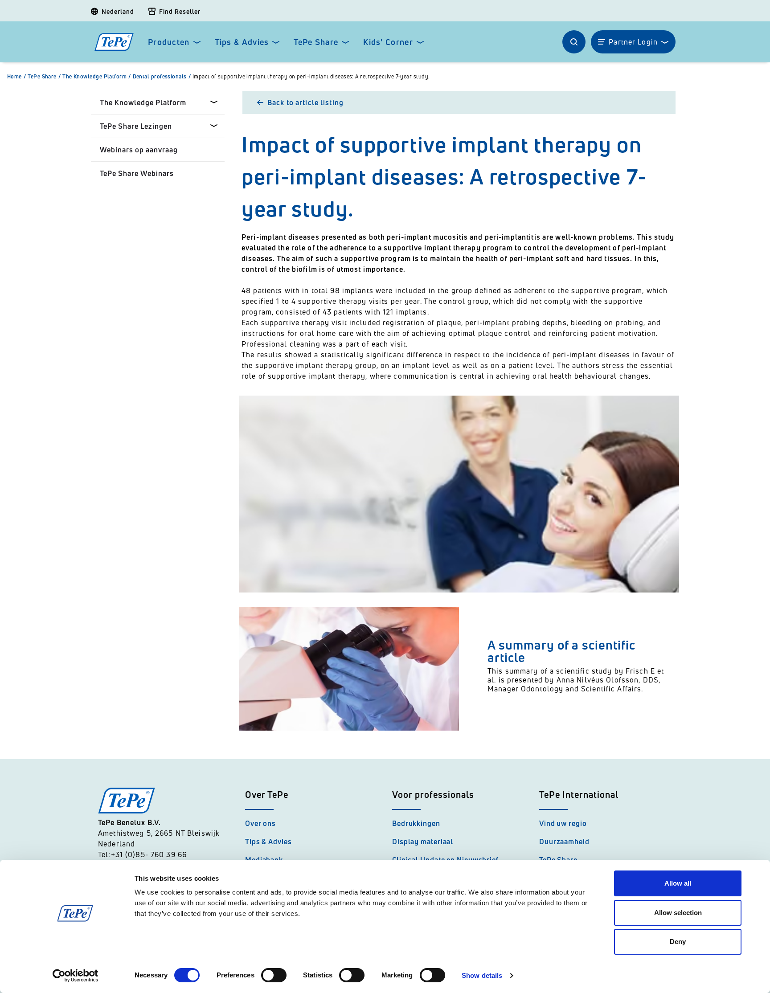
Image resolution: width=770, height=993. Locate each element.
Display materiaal (422, 841)
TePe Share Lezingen (136, 126)
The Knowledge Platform (96, 76)
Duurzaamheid (564, 841)
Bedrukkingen (416, 823)
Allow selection (678, 912)
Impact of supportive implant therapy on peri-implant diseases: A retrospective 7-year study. (311, 76)
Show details (482, 975)
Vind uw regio (563, 823)
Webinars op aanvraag (139, 149)
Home (16, 76)
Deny (678, 941)
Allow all (677, 883)
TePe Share (316, 42)
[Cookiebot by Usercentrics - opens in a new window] (76, 975)
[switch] (274, 975)
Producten (169, 42)
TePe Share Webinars (137, 173)
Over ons (260, 823)
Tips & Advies (242, 42)
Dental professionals (162, 76)
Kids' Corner (388, 42)
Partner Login (633, 41)
